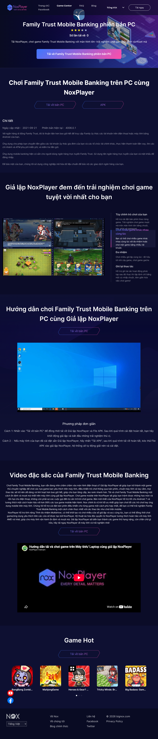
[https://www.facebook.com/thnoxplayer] (10, 700)
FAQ (81, 5)
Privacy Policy (114, 721)
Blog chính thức (59, 726)
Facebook (43, 9)
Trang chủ (43, 5)
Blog (93, 5)
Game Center (64, 5)
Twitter (91, 726)
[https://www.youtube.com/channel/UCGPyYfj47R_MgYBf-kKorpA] (10, 693)
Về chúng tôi (57, 721)
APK (103, 104)
